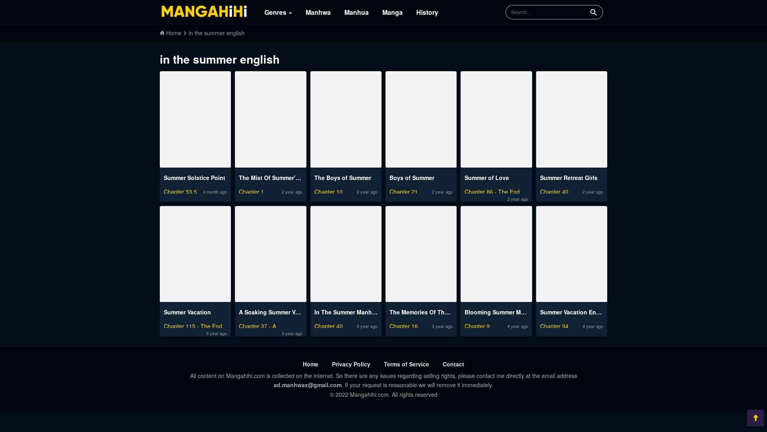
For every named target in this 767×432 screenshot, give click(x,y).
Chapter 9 (477, 325)
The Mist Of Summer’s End (275, 178)
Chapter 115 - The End (193, 325)
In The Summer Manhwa (347, 312)
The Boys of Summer (342, 178)
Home (310, 364)
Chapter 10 (328, 191)
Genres (276, 12)
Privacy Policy (351, 364)
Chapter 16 (403, 325)
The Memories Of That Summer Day (437, 312)
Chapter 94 (554, 325)
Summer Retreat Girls (569, 178)
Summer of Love (487, 178)
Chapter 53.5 (180, 191)
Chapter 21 (403, 191)
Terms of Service (406, 364)
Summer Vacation (187, 312)
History (427, 12)
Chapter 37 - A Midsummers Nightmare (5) (269, 325)
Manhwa (318, 12)
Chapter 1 (251, 191)
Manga (392, 12)
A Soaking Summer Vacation (277, 312)
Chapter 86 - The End (492, 191)
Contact (453, 364)
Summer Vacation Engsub (575, 312)
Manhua (356, 12)
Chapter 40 (554, 191)
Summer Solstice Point (194, 178)
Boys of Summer (411, 178)
